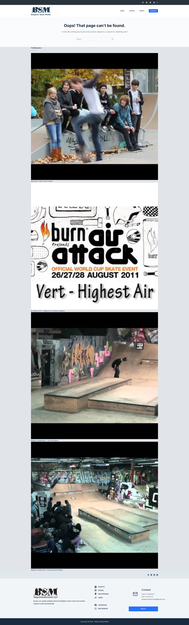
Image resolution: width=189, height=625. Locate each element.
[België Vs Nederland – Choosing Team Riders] (94, 505)
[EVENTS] (99, 586)
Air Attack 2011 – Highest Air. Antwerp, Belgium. (48, 311)
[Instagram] (150, 2)
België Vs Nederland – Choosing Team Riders (47, 570)
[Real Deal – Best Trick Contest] (94, 116)
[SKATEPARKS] (101, 594)
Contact (146, 589)
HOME (122, 11)
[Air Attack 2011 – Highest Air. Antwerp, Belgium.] (94, 246)
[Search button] (112, 39)
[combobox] (92, 39)
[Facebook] (143, 2)
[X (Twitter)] (154, 2)
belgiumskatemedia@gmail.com (153, 599)
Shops (142, 11)
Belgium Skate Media (41, 14)
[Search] (157, 2)
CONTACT (153, 11)
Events (132, 11)
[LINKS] (98, 597)
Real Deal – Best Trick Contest (42, 181)
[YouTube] (146, 2)
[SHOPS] (99, 590)
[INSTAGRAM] (101, 608)
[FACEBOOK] (100, 605)
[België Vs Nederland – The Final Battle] (94, 375)
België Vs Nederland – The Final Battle (44, 440)
